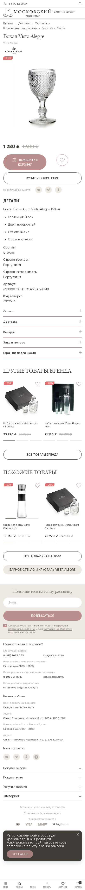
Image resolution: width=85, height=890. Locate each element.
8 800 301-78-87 (5, 3)
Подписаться (42, 616)
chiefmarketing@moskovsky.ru (20, 687)
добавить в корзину (28, 162)
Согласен (20, 854)
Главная (8, 23)
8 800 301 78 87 (12, 676)
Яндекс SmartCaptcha (42, 819)
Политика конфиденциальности (42, 813)
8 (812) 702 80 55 (13, 655)
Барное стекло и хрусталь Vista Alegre (42, 570)
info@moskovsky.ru (54, 655)
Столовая (41, 23)
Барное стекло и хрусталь (20, 28)
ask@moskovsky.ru (53, 676)
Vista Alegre (10, 43)
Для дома (24, 23)
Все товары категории (42, 556)
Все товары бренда (42, 454)
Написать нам (80, 3)
